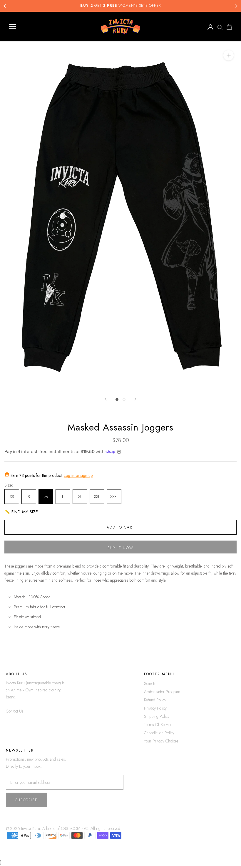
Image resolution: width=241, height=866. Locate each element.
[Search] (220, 27)
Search (149, 683)
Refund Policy (155, 700)
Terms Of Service (158, 724)
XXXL (114, 496)
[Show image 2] (124, 399)
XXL (97, 496)
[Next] (135, 399)
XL (80, 496)
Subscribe (26, 800)
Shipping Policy (156, 716)
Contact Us (15, 711)
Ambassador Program (162, 692)
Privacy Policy (155, 708)
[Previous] (105, 399)
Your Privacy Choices (161, 741)
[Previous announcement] (4, 6)
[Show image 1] (117, 399)
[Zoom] (228, 55)
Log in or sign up (78, 475)
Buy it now (120, 548)
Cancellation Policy (159, 733)
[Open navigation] (12, 26)
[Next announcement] (236, 6)
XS (12, 496)
